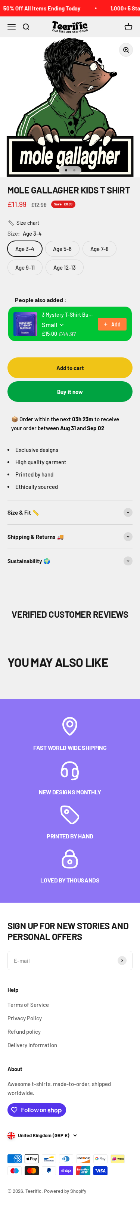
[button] (23, 223)
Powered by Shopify (65, 1191)
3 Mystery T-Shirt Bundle (67, 314)
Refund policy (24, 1031)
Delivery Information (32, 1045)
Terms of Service (28, 1004)
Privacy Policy (24, 1018)
